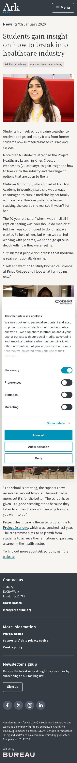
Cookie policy (13, 647)
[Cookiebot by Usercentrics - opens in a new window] (55, 302)
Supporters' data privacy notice (25, 640)
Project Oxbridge (15, 527)
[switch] (66, 382)
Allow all (38, 435)
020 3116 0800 (12, 603)
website (9, 556)
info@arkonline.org (17, 610)
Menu (65, 7)
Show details (56, 423)
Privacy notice (13, 634)
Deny (38, 458)
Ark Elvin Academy (15, 64)
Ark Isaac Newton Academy (46, 64)
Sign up (12, 686)
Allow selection (38, 446)
